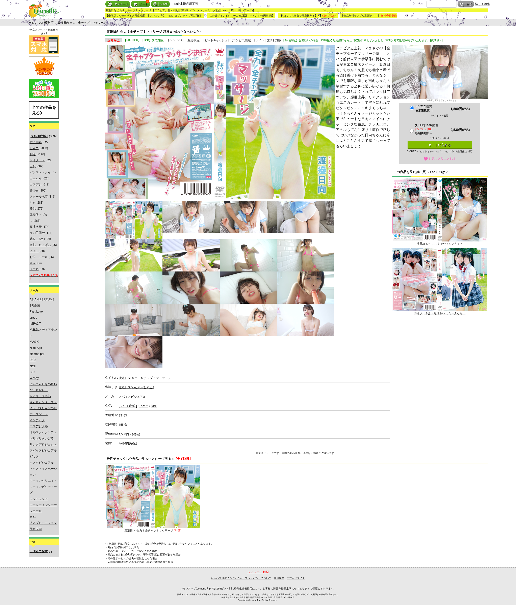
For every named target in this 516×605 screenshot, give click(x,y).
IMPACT (35, 323)
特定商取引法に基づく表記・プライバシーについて (241, 578)
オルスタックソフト (43, 432)
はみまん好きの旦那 (43, 384)
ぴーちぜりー (39, 390)
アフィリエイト (296, 578)
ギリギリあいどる (42, 438)
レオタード (37, 160)
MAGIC (35, 341)
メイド (34, 251)
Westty (34, 378)
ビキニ (34, 148)
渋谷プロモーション (43, 523)
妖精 (33, 517)
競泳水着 (36, 226)
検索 (469, 4)
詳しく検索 (482, 4)
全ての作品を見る (44, 110)
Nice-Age (36, 347)
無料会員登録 (389, 15)
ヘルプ (163, 4)
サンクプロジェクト (43, 444)
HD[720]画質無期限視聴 (424, 108)
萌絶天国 (36, 529)
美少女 (34, 190)
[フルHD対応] (45, 22)
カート (144, 4)
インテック (37, 420)
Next (329, 122)
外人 (33, 263)
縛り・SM (36, 238)
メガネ (34, 269)
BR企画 (35, 305)
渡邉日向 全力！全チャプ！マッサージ (148, 530)
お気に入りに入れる (442, 158)
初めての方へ (329, 15)
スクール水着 (39, 196)
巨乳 (33, 166)
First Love (36, 311)
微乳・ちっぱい (40, 244)
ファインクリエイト (43, 480)
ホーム (30, 22)
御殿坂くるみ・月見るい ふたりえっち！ (439, 313)
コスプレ (36, 184)
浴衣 (33, 202)
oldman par (37, 353)
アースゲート (39, 414)
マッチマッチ (39, 498)
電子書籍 (36, 142)
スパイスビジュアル (43, 450)
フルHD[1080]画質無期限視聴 (426, 129)
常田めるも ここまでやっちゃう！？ (440, 243)
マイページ (121, 4)
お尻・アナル (39, 257)
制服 (33, 154)
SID (32, 372)
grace (33, 317)
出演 (110, 386)
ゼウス (34, 456)
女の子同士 (37, 232)
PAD (33, 359)
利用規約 (279, 578)
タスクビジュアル (42, 462)
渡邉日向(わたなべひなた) (136, 387)
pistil (32, 366)
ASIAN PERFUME (42, 299)
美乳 (33, 208)
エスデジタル (39, 426)
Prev (110, 122)
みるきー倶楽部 (40, 396)
